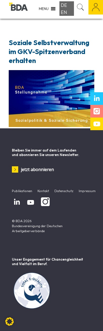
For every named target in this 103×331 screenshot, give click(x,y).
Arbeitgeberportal (95, 7)
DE (64, 5)
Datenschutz (63, 191)
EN (64, 12)
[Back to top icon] (92, 320)
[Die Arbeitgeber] (18, 9)
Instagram (44, 206)
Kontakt (43, 191)
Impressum (87, 191)
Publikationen (22, 191)
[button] (9, 321)
